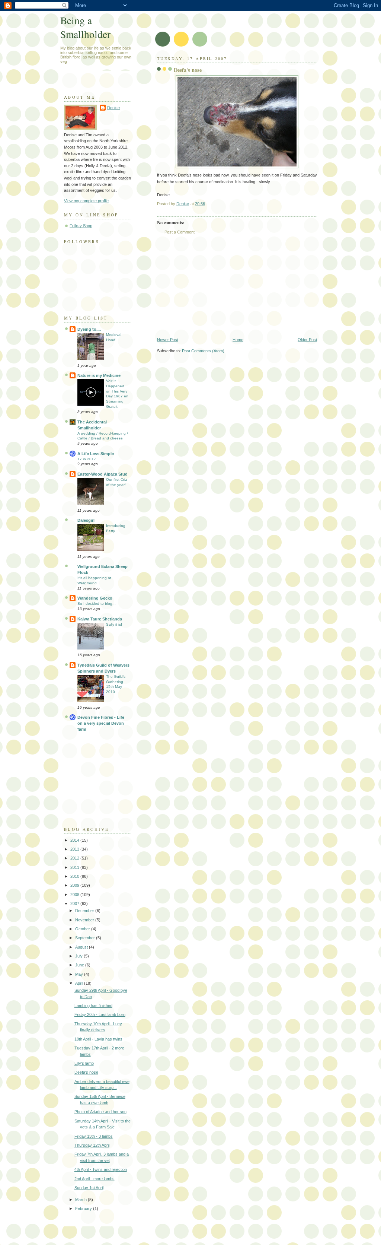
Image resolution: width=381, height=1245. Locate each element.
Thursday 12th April (91, 1145)
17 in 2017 (86, 459)
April (79, 983)
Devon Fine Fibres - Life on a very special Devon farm (100, 723)
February (84, 1208)
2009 (75, 885)
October (83, 929)
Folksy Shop (81, 225)
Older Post (307, 339)
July (79, 956)
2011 (75, 867)
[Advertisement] (213, 286)
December (85, 910)
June (80, 965)
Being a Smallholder (85, 27)
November (85, 920)
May (79, 974)
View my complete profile (86, 200)
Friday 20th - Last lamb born (99, 1014)
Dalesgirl (86, 520)
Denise (113, 107)
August (82, 947)
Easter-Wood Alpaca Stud (102, 474)
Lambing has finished (93, 1005)
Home (238, 339)
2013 (75, 849)
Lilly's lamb (84, 1063)
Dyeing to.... (89, 329)
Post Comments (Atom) (203, 351)
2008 (75, 894)
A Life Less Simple (95, 453)
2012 (75, 858)
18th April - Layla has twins (98, 1039)
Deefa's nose (86, 1072)
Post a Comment (179, 232)
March (81, 1199)
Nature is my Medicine (99, 375)
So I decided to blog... (96, 603)
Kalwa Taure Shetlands (99, 619)
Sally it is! (114, 624)
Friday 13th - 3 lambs (93, 1136)
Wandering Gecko (94, 598)
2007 (75, 903)
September (85, 938)
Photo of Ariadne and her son (100, 1111)
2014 (75, 840)
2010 (75, 876)
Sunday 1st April (88, 1187)
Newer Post (167, 339)
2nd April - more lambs (94, 1178)
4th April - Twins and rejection (100, 1169)
